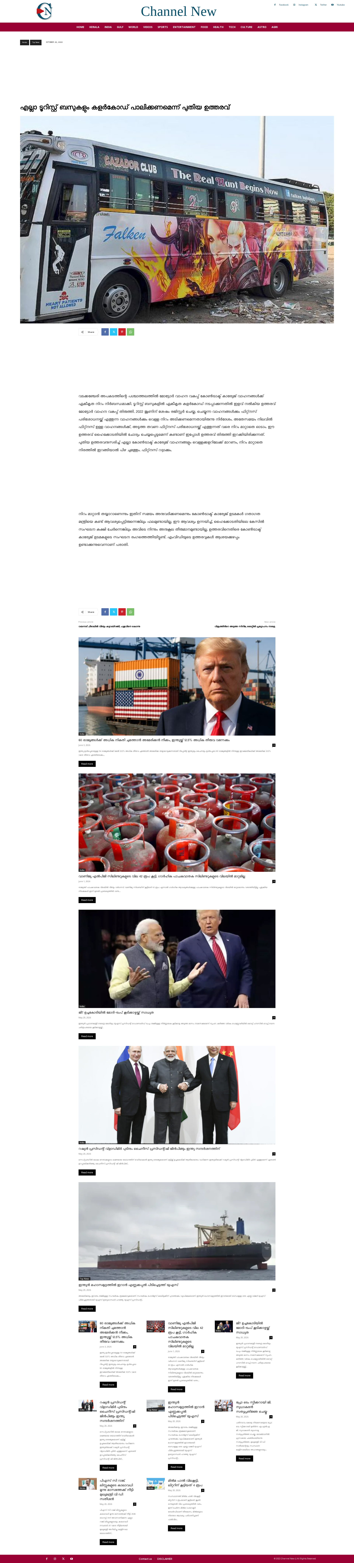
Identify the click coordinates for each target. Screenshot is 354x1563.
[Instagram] (294, 5)
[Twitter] (315, 5)
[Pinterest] (122, 332)
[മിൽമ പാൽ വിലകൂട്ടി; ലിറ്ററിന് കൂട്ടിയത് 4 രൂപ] (156, 1484)
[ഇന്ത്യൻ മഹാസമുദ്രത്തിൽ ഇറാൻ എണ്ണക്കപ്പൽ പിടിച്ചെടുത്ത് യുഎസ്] (177, 1231)
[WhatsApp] (130, 332)
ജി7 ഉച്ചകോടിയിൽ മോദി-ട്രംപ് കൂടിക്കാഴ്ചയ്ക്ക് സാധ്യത (116, 1013)
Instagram (303, 4)
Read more (87, 763)
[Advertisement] (177, 75)
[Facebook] (275, 5)
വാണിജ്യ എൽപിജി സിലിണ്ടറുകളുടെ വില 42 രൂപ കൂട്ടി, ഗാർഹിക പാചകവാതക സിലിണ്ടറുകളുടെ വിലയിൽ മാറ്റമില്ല (162, 876)
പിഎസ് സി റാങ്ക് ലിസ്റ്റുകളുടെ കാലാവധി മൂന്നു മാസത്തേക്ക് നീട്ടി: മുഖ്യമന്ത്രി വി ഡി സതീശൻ (117, 1490)
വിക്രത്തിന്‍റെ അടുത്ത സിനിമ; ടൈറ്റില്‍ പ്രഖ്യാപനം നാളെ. (245, 626)
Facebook (284, 4)
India (82, 734)
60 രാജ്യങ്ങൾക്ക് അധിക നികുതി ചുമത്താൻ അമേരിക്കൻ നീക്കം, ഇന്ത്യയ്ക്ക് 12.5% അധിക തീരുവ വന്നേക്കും (154, 740)
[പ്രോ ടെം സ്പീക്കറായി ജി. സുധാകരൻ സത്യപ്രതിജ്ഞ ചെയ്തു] (224, 1406)
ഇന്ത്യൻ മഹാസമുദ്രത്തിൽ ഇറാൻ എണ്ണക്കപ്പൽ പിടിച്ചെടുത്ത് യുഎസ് (128, 1285)
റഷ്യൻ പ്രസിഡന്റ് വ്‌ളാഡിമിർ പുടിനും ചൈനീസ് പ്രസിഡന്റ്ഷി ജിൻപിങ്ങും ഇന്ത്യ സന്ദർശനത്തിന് (149, 1149)
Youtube (341, 4)
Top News (35, 42)
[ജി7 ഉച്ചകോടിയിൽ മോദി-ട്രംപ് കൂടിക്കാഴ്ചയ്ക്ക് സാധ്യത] (177, 959)
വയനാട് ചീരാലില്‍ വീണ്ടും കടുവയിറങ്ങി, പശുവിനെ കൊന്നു (109, 626)
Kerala (24, 42)
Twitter (323, 4)
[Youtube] (332, 5)
